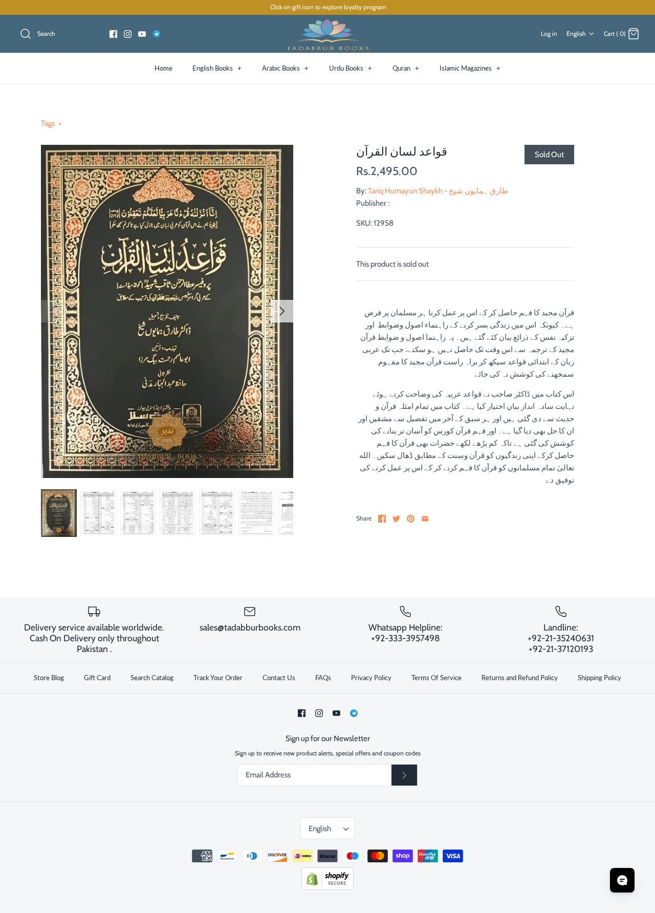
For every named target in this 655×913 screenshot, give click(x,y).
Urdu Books (350, 68)
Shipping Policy (599, 677)
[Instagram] (128, 34)
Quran (405, 68)
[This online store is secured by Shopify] (327, 888)
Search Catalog (151, 677)
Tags (51, 123)
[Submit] (404, 775)
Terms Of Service (436, 677)
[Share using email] (425, 519)
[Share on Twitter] (396, 519)
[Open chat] (622, 880)
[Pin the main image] (410, 519)
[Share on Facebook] (382, 519)
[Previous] (52, 311)
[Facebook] (113, 34)
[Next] (282, 311)
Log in (549, 33)
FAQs (323, 677)
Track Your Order (218, 677)
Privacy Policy (371, 677)
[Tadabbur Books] (327, 34)
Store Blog (49, 677)
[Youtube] (142, 34)
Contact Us (279, 677)
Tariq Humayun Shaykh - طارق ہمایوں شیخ (438, 190)
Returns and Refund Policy (520, 677)
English (576, 33)
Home (163, 68)
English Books (217, 68)
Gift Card (97, 677)
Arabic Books (285, 68)
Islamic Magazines (470, 68)
